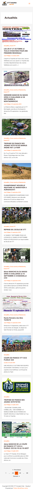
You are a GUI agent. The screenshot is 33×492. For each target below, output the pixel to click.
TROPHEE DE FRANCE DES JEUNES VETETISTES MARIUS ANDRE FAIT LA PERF (15, 145)
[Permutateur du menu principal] (29, 3)
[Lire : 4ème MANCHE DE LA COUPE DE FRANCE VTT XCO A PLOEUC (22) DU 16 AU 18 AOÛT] (16, 429)
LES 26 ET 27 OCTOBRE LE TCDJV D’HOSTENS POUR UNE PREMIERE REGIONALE (16, 51)
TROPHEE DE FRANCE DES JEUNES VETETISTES (14, 401)
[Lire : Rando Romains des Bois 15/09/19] (16, 303)
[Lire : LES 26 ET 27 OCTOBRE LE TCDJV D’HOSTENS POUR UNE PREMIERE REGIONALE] (16, 34)
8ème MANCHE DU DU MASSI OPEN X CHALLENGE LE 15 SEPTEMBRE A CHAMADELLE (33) (15, 275)
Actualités (6, 45)
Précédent (16, 470)
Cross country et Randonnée (18, 90)
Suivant (16, 476)
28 (20, 473)
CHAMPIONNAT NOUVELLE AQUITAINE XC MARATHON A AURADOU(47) (15, 187)
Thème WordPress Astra (20, 488)
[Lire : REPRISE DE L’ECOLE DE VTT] (16, 215)
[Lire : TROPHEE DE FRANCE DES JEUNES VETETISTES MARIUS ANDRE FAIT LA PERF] (16, 127)
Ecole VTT (12, 45)
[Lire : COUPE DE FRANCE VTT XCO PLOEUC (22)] (16, 343)
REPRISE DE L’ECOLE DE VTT (15, 230)
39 (27, 473)
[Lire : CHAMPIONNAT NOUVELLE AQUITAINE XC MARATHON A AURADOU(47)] (16, 171)
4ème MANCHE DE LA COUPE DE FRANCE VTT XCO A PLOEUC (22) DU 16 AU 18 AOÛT (16, 446)
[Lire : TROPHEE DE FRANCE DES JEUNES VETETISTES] (16, 385)
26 (13, 473)
